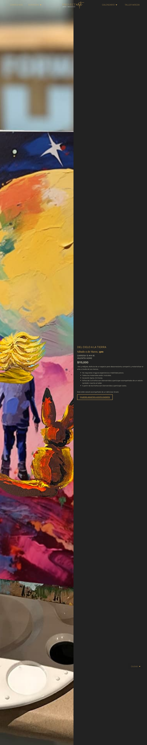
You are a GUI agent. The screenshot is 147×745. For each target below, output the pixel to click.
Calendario (108, 4)
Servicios (33, 4)
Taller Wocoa (132, 4)
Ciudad (134, 666)
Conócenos (16, 4)
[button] (95, 397)
